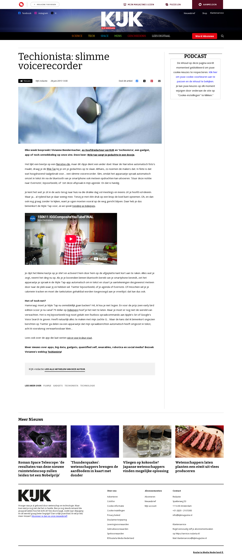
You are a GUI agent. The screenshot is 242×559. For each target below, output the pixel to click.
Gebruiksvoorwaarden (117, 529)
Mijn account (150, 506)
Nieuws (26, 80)
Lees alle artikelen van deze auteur (65, 369)
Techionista (54, 351)
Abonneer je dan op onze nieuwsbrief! (49, 516)
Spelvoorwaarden (115, 533)
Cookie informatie (115, 506)
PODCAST (195, 56)
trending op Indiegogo (83, 206)
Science (77, 36)
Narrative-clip (63, 164)
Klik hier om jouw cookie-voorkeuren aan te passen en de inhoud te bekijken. (197, 76)
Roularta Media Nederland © (208, 552)
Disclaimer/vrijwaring (117, 519)
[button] (207, 4)
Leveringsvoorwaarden (118, 524)
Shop (204, 13)
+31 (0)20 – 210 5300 (182, 510)
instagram (43, 13)
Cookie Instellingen (116, 510)
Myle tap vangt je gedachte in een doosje (110, 154)
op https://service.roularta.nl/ (186, 533)
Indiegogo (72, 310)
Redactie (177, 496)
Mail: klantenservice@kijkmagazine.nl (190, 538)
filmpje (47, 385)
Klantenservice (217, 13)
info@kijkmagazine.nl (182, 515)
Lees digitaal (161, 36)
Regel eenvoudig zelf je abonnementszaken (193, 529)
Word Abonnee (204, 36)
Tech (91, 36)
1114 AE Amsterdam (182, 506)
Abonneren (150, 496)
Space (104, 36)
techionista (71, 385)
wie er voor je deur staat (79, 337)
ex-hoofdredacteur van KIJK (98, 150)
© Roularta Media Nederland (120, 538)
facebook (26, 13)
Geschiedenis (137, 36)
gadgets (58, 385)
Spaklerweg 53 (179, 501)
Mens (118, 36)
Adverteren (112, 496)
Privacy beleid (113, 515)
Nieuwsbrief (189, 13)
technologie (87, 385)
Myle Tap (51, 168)
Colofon (111, 501)
